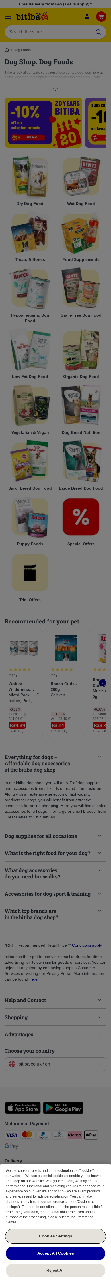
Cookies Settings (55, 1236)
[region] (55, 1223)
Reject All (55, 1270)
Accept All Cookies (55, 1253)
